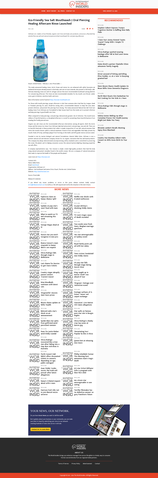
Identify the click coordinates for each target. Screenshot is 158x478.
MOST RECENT (51, 11)
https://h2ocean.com (43, 157)
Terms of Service (63, 463)
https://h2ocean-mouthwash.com (60, 100)
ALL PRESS (61, 11)
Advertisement (87, 463)
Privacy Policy (76, 463)
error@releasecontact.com (36, 185)
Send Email (35, 165)
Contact (97, 463)
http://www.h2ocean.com (41, 171)
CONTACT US (70, 11)
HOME (43, 11)
